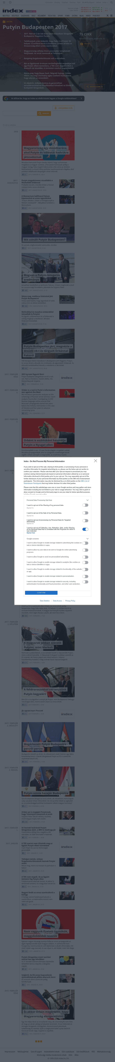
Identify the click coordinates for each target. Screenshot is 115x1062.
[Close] (96, 461)
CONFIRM (41, 593)
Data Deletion (45, 601)
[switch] (85, 505)
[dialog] (57, 531)
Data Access (57, 601)
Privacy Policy (70, 601)
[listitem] (57, 500)
